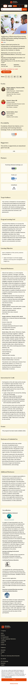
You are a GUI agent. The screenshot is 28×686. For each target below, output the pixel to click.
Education (3, 650)
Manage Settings (14, 683)
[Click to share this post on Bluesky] (14, 76)
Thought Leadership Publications (8, 638)
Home (2, 633)
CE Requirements (5, 637)
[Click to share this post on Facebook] (6, 76)
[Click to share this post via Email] (20, 76)
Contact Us (3, 644)
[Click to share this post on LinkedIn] (9, 76)
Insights (2, 652)
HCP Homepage (4, 661)
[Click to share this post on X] (12, 76)
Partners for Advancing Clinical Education (10, 655)
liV (1, 653)
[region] (14, 676)
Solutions (3, 635)
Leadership (3, 640)
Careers (2, 642)
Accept (14, 679)
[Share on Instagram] (17, 76)
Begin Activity (6, 71)
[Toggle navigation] (25, 6)
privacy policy (8, 676)
